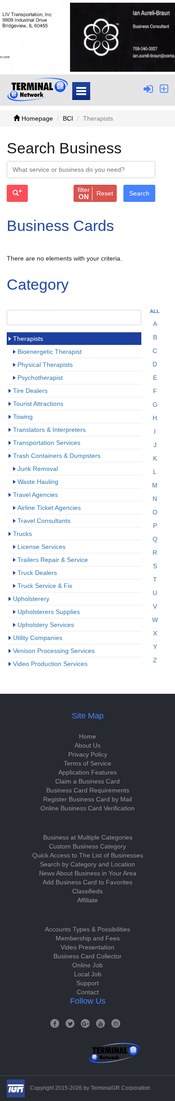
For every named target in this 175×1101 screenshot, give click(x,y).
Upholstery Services (46, 624)
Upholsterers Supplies (49, 611)
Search (139, 193)
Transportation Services (46, 442)
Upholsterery (31, 598)
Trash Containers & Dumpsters (57, 455)
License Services (42, 546)
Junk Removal (38, 468)
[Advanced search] (17, 193)
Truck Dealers (37, 572)
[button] (95, 193)
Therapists (28, 338)
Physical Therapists (45, 364)
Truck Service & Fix (45, 585)
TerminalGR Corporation (120, 1088)
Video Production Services (50, 663)
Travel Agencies (35, 494)
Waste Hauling (38, 481)
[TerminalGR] (37, 89)
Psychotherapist (40, 377)
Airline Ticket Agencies (49, 507)
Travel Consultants (44, 520)
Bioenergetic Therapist (50, 351)
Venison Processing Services (54, 650)
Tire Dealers (30, 390)
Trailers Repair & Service (53, 559)
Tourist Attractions (38, 403)
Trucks (22, 533)
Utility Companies (37, 637)
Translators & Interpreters (49, 429)
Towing (23, 416)
